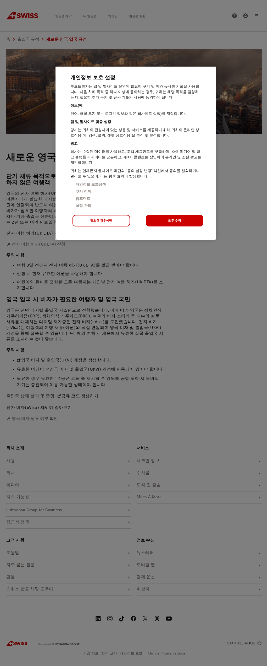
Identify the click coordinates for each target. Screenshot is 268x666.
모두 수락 (174, 220)
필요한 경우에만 (101, 220)
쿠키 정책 (83, 191)
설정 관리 (83, 205)
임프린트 (83, 198)
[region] (135, 153)
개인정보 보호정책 (91, 184)
